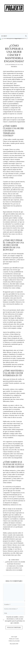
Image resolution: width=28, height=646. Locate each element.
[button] (26, 36)
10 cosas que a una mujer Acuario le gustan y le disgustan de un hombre (14, 568)
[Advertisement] (14, 25)
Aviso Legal (14, 636)
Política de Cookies (14, 638)
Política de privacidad (14, 641)
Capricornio (15, 560)
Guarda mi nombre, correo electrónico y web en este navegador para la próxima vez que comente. (15, 620)
